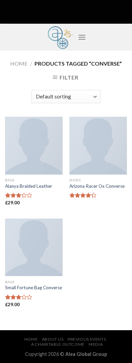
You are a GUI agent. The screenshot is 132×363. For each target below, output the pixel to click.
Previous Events (87, 339)
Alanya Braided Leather (28, 186)
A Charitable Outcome (58, 344)
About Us (53, 339)
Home (18, 63)
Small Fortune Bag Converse (33, 287)
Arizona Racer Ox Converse (97, 186)
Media (96, 344)
